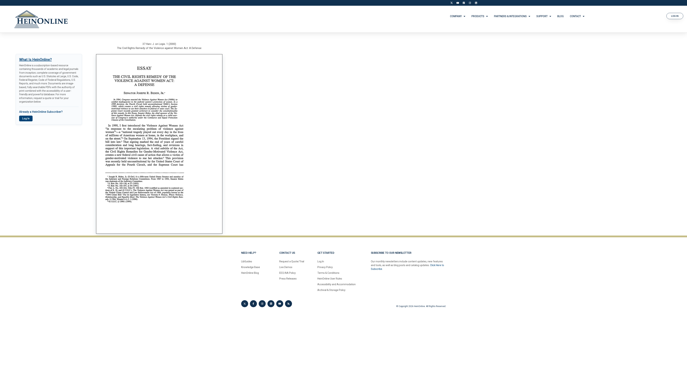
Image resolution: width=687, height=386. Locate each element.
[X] (451, 3)
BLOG (560, 16)
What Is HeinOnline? (35, 59)
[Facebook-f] (253, 303)
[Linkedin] (270, 303)
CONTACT (575, 16)
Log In (26, 118)
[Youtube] (279, 303)
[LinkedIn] (476, 3)
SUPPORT (542, 16)
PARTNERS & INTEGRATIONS (510, 16)
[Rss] (288, 303)
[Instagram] (470, 3)
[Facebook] (464, 3)
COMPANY (456, 16)
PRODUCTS (477, 16)
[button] (674, 16)
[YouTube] (457, 3)
